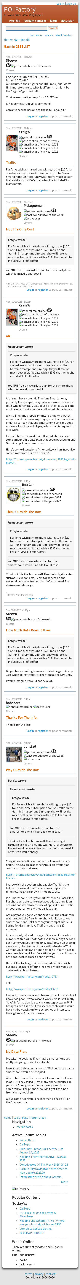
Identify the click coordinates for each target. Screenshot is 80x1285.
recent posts (25, 1127)
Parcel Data (27, 1140)
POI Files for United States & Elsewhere (38, 1214)
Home (8, 39)
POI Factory (20, 9)
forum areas (38, 1117)
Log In (60, 3)
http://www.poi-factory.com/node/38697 (32, 989)
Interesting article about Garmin (40, 1177)
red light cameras (34, 20)
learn (53, 20)
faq (31, 35)
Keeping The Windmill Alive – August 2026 (43, 1158)
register (43, 116)
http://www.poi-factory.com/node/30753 (32, 976)
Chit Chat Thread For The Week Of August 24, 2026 (41, 1150)
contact (50, 1274)
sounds (49, 35)
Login (30, 116)
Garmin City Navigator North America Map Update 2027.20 (43, 1170)
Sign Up (71, 3)
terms (28, 1274)
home (7, 1117)
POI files (14, 20)
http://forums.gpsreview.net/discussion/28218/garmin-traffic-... (41, 461)
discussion (67, 20)
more (64, 1182)
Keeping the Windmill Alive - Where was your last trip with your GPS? (42, 1222)
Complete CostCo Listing (36, 1228)
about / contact (64, 35)
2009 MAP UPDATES (32, 1233)
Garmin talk (21, 39)
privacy (38, 1274)
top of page (20, 1117)
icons (39, 35)
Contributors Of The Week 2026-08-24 (44, 1164)
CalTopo (25, 1144)
